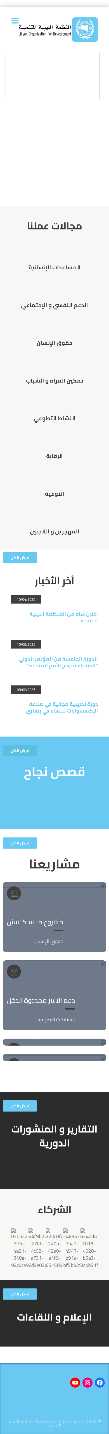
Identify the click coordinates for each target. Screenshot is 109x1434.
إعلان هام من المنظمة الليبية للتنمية (63, 617)
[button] (20, 557)
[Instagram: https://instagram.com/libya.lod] (87, 1383)
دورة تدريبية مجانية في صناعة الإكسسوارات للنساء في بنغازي (62, 707)
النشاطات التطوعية (56, 1019)
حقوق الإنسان (48, 941)
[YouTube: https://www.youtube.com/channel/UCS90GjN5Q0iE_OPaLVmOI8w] (75, 1383)
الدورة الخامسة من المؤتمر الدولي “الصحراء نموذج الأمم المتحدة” (58, 662)
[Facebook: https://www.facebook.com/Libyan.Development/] (100, 1383)
